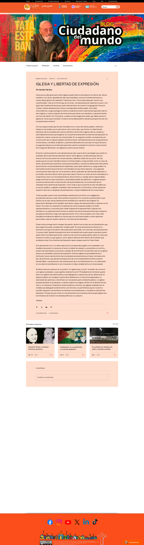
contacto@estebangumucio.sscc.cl (67, 544)
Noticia (56, 66)
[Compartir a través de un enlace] (51, 307)
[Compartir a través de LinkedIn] (46, 307)
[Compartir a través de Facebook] (37, 307)
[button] (53, 1)
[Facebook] (50, 522)
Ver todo (115, 324)
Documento (68, 66)
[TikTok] (95, 522)
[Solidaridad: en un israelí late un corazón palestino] (72, 336)
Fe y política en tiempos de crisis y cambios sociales (102, 348)
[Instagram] (59, 522)
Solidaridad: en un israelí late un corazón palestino (71, 348)
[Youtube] (68, 522)
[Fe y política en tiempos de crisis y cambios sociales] (104, 336)
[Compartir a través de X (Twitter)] (42, 307)
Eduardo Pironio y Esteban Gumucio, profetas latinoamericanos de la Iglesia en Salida (39, 348)
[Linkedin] (86, 522)
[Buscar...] (118, 6)
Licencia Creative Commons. (87, 541)
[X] (77, 522)
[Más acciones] (107, 78)
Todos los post (32, 66)
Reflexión (45, 66)
